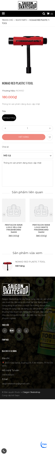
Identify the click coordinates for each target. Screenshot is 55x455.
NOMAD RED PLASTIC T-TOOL (30, 262)
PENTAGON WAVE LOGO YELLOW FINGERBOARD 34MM (14, 228)
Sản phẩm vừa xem (27, 253)
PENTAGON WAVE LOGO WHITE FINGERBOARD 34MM (41, 228)
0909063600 (8, 375)
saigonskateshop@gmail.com (16, 383)
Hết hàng (24, 137)
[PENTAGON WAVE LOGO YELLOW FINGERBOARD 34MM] (13, 210)
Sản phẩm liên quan (27, 192)
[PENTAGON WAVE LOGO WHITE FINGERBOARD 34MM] (41, 210)
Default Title (9, 118)
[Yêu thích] (50, 137)
